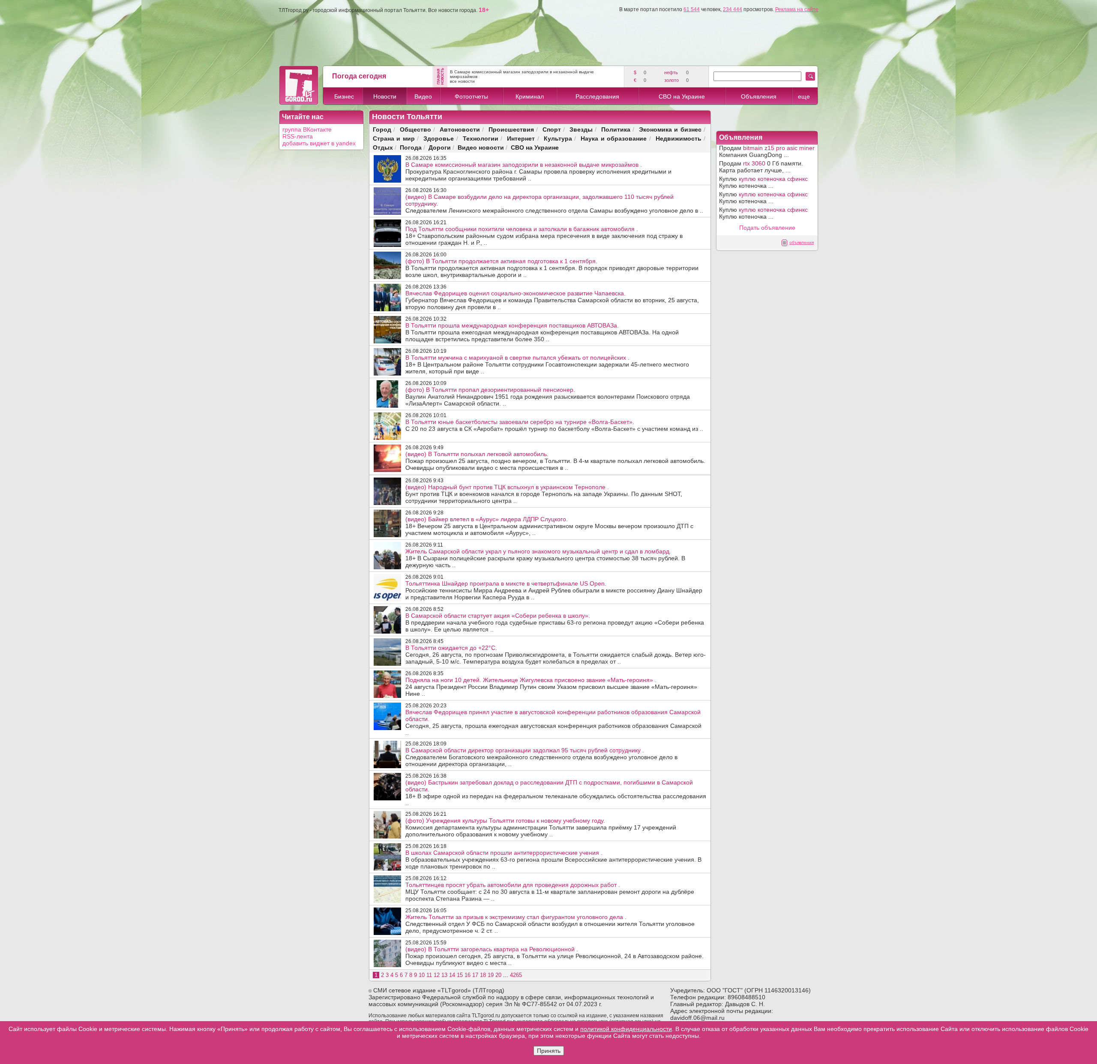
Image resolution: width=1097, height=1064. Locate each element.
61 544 (691, 9)
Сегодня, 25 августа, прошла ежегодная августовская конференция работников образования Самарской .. (553, 722)
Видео (423, 96)
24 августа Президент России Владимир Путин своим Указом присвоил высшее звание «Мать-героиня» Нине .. (551, 686)
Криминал (530, 96)
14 (452, 975)
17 (475, 975)
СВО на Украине (682, 96)
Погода (411, 147)
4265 (516, 975)
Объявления (758, 96)
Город (382, 129)
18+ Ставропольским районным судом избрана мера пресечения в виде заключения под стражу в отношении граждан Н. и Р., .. (544, 235)
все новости (462, 81)
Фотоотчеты (471, 96)
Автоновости (460, 129)
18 (483, 975)
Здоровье (438, 138)
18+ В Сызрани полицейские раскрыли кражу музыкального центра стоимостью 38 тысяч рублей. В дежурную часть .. (545, 558)
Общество (415, 129)
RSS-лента (297, 136)
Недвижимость (678, 138)
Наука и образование (614, 138)
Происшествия (511, 129)
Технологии (480, 138)
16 (468, 975)
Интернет (521, 138)
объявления (801, 242)
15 (460, 975)
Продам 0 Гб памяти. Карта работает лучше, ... (761, 167)
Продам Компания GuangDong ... (767, 151)
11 (429, 975)
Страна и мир (394, 138)
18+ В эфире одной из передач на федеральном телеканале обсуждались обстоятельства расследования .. (555, 792)
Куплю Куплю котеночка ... (763, 182)
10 (422, 975)
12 (437, 975)
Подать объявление (767, 227)
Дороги (440, 147)
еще (804, 96)
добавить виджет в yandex (319, 143)
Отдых (383, 147)
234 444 (732, 9)
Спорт (552, 129)
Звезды (581, 129)
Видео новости (481, 147)
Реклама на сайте (796, 9)
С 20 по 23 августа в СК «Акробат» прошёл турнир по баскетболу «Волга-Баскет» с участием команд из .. (554, 425)
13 (444, 975)
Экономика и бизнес (670, 129)
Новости (384, 96)
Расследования (597, 96)
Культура (558, 138)
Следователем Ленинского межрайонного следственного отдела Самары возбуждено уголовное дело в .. (554, 203)
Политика (615, 129)
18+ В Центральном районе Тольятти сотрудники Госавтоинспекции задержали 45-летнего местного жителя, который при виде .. (547, 364)
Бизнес (344, 96)
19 (491, 975)
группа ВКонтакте (307, 129)
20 (498, 975)
